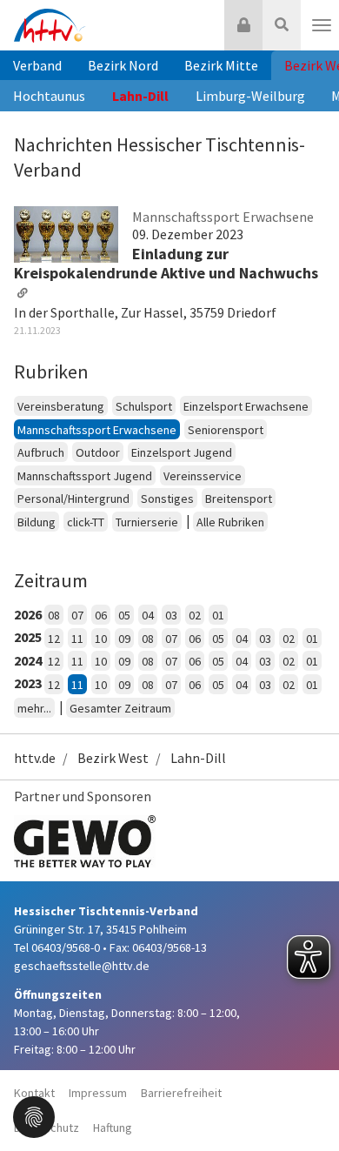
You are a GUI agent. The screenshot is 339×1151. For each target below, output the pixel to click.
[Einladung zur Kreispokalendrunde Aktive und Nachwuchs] (66, 233)
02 (195, 615)
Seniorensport (225, 430)
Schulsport (144, 406)
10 (101, 638)
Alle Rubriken (230, 522)
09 (124, 638)
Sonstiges (167, 498)
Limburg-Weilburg (250, 95)
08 (54, 615)
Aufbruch (40, 452)
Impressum (98, 1093)
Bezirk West (113, 757)
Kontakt (34, 1093)
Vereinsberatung (60, 406)
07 (77, 615)
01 (218, 615)
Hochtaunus (49, 95)
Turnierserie (147, 522)
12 (54, 638)
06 (101, 615)
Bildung (36, 522)
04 (148, 615)
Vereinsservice (202, 476)
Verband (37, 65)
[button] (34, 1115)
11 (77, 638)
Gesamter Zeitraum (120, 708)
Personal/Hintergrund (73, 498)
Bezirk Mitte (221, 65)
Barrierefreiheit (181, 1093)
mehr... (34, 708)
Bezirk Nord (123, 65)
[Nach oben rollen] (304, 1102)
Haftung (112, 1127)
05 (124, 615)
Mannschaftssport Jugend (84, 476)
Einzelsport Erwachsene (246, 406)
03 (171, 615)
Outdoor (98, 452)
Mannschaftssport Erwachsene (96, 430)
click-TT (85, 522)
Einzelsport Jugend (181, 452)
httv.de (35, 757)
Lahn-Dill (140, 95)
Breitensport (238, 498)
